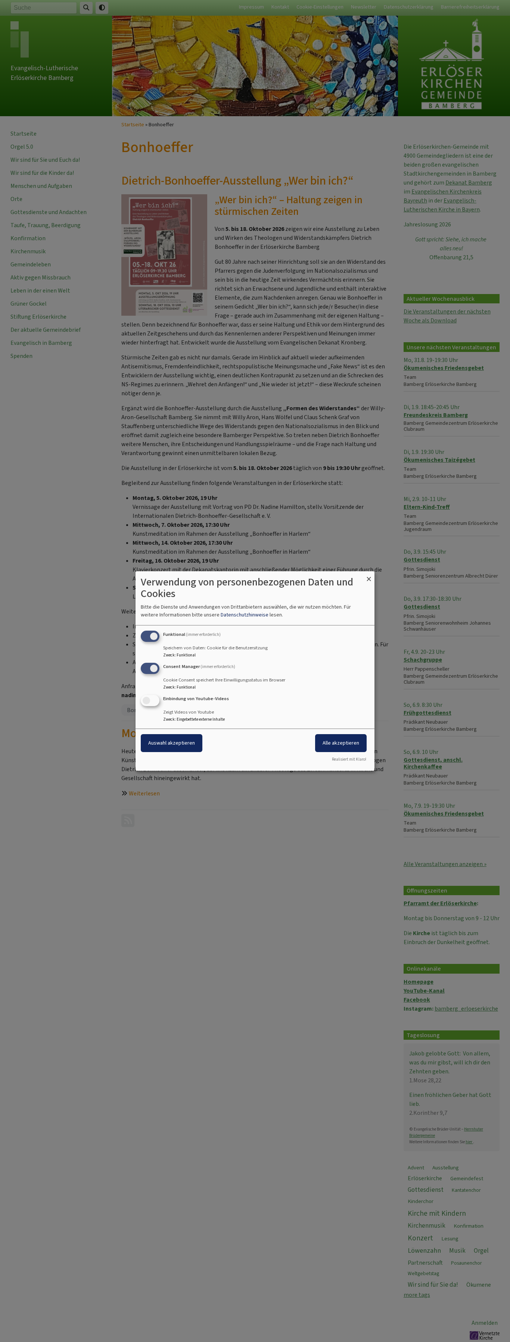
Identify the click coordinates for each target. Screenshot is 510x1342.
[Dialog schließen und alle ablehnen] (368, 576)
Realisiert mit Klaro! (349, 759)
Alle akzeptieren (341, 742)
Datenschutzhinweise (244, 614)
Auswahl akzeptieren (171, 742)
